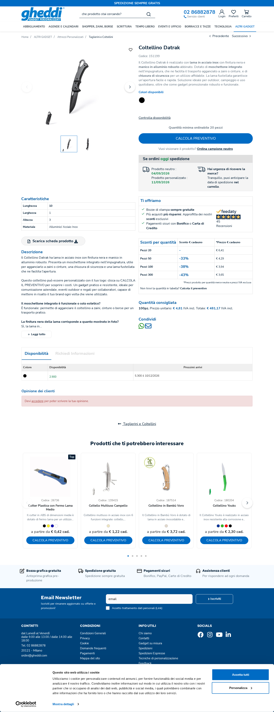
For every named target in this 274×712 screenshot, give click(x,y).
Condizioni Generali (93, 633)
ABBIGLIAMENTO (34, 26)
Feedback (145, 663)
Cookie (84, 643)
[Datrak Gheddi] (78, 86)
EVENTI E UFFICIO (169, 26)
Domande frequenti (93, 648)
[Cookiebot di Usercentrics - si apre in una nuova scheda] (26, 704)
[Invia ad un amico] (148, 327)
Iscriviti (215, 599)
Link (158, 608)
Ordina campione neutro (215, 149)
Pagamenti (87, 653)
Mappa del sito (90, 658)
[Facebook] (200, 636)
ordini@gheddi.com (34, 656)
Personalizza (238, 687)
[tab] (36, 354)
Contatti (144, 638)
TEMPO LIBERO (145, 26)
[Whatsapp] (142, 327)
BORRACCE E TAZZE (198, 26)
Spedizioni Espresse (152, 653)
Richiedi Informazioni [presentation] (74, 353)
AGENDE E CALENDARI (63, 26)
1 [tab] (128, 556)
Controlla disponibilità (154, 118)
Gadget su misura (150, 643)
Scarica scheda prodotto (52, 241)
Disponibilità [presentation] (36, 353)
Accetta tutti (240, 674)
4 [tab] (141, 556)
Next (130, 87)
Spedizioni (145, 648)
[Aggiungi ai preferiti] (130, 49)
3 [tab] (137, 556)
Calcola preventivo (196, 138)
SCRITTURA (124, 26)
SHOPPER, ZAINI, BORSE (97, 26)
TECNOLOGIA (223, 26)
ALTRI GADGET (245, 26)
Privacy (85, 638)
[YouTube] (219, 636)
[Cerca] (148, 14)
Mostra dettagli (63, 704)
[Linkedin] (228, 636)
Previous (26, 87)
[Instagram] (210, 636)
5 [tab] (146, 556)
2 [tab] (133, 556)
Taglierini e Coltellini (139, 424)
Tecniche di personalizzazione (158, 658)
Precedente (220, 36)
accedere (37, 401)
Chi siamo (145, 633)
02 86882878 (199, 12)
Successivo (240, 36)
